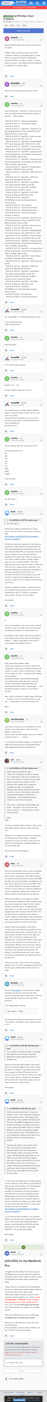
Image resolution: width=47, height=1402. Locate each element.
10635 (21, 512)
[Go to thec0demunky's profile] (7, 720)
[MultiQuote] (6, 76)
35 (24, 83)
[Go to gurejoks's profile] (7, 983)
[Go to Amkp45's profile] (7, 38)
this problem (16, 990)
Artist (13, 1252)
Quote (12, 76)
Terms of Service (9, 1392)
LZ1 (12, 760)
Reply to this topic (23, 31)
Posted (17, 40)
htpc (13, 863)
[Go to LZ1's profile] (7, 760)
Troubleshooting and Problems (33, 22)
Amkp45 (8, 22)
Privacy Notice (20, 1392)
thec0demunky (17, 719)
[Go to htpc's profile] (7, 864)
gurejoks (14, 983)
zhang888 (15, 309)
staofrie (14, 103)
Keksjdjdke (15, 83)
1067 (24, 309)
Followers (21, 1371)
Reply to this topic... (16, 1362)
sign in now (15, 1350)
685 (19, 760)
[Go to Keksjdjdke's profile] (7, 84)
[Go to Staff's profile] (7, 512)
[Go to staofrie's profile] (7, 104)
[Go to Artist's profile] (7, 1253)
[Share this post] (41, 40)
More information (34, 1400)
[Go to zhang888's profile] (7, 310)
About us (30, 1392)
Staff (13, 512)
